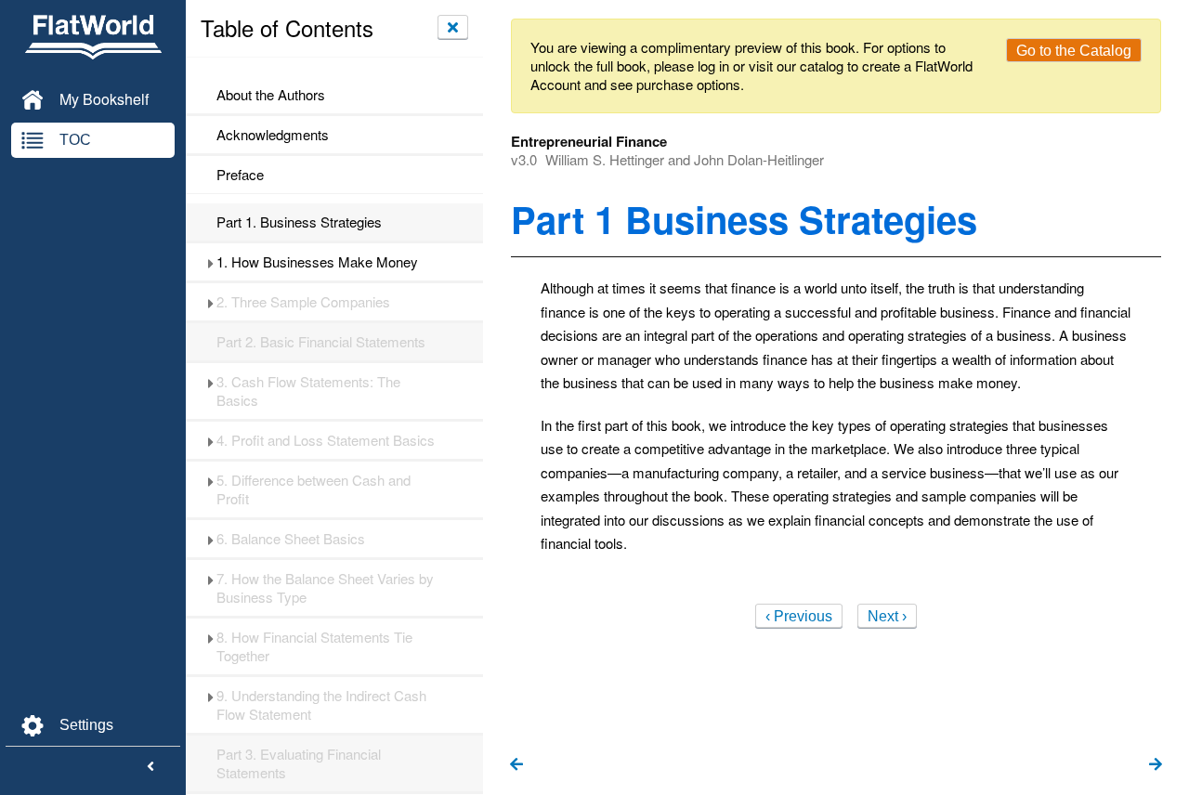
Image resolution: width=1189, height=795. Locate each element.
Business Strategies (299, 222)
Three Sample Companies (303, 302)
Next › (887, 616)
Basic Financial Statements (320, 341)
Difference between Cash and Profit (313, 489)
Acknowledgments (272, 134)
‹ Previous (798, 616)
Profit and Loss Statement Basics (325, 440)
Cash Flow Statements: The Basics (308, 391)
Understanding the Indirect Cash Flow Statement (321, 704)
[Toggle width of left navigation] (150, 767)
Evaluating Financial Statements (298, 763)
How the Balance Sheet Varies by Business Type (325, 587)
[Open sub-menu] (210, 262)
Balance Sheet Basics (290, 538)
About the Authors (270, 94)
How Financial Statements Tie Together (314, 646)
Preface (240, 174)
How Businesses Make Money (317, 262)
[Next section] (1155, 765)
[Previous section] (516, 765)
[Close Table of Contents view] (453, 27)
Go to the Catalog (1073, 51)
